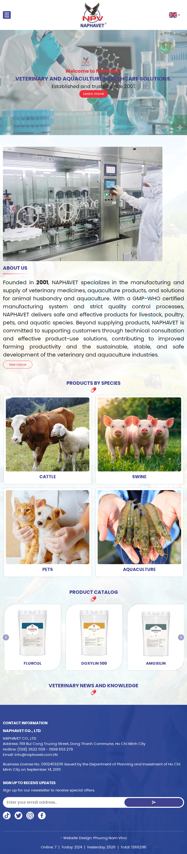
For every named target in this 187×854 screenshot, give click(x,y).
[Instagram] (30, 815)
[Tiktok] (7, 815)
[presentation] (6, 637)
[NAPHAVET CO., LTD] (93, 15)
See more (17, 364)
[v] (42, 815)
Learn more (93, 93)
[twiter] (18, 815)
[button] (174, 15)
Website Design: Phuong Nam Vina (95, 837)
